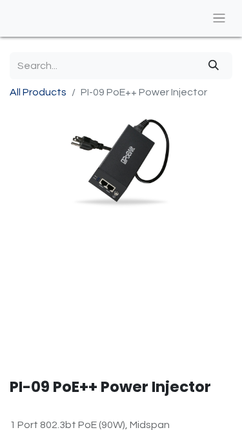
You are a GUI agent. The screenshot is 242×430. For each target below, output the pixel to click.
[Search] (213, 65)
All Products (38, 92)
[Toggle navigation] (219, 18)
